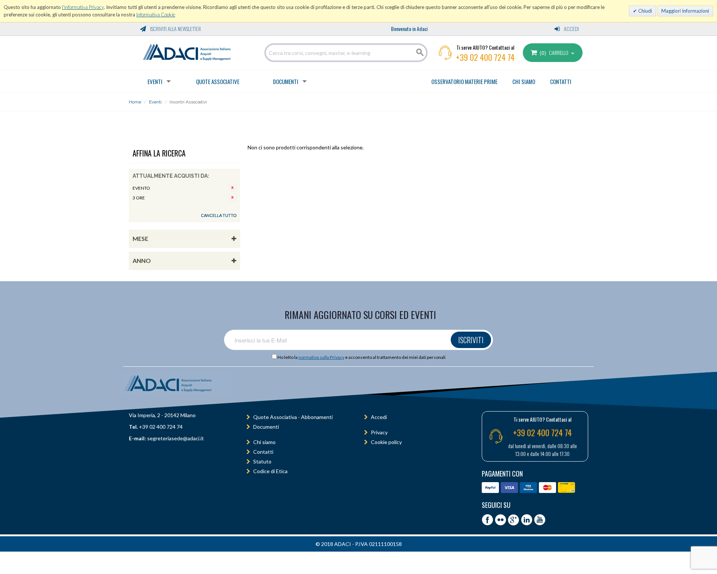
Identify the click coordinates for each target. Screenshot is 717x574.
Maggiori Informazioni (685, 11)
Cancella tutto (218, 215)
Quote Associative (217, 81)
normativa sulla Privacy (321, 357)
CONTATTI (560, 81)
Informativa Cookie (155, 15)
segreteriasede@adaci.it (175, 438)
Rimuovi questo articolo (232, 187)
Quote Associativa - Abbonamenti (293, 417)
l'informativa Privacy (83, 7)
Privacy (379, 432)
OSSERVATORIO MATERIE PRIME (464, 81)
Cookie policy (386, 442)
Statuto (262, 461)
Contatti (263, 452)
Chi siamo (264, 442)
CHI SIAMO (523, 81)
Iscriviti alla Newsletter (175, 28)
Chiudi (644, 11)
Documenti (285, 81)
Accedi (571, 28)
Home (135, 102)
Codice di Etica (270, 471)
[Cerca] (420, 52)
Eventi (155, 81)
